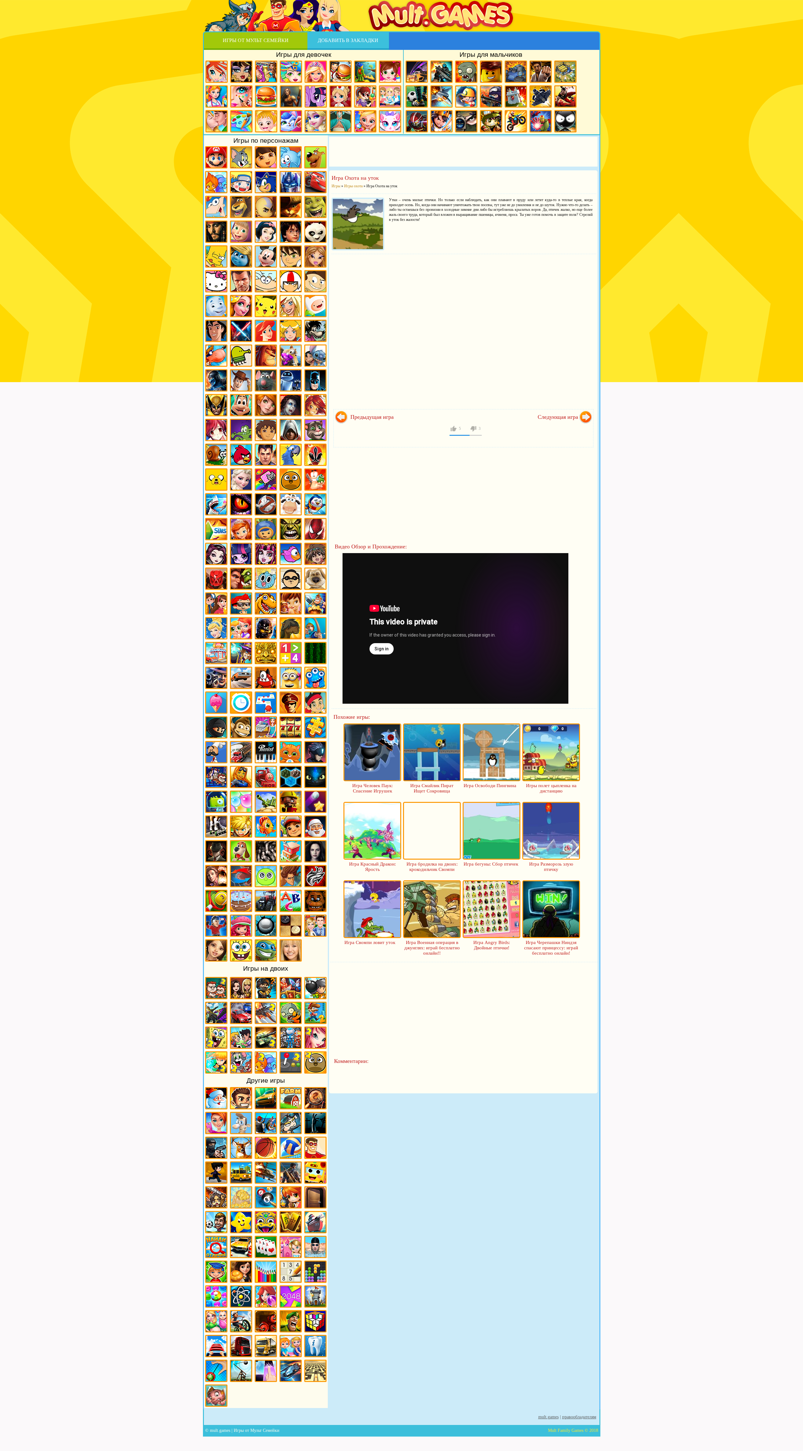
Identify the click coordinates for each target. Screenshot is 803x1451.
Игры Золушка (216, 628)
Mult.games (548, 1417)
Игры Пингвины (315, 504)
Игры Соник (266, 182)
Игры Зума (266, 1222)
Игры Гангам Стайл (290, 578)
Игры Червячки (315, 479)
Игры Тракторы (266, 901)
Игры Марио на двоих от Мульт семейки (315, 1013)
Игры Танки (516, 71)
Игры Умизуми (266, 529)
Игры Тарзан (290, 876)
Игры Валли (290, 380)
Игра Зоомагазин (241, 628)
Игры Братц (315, 256)
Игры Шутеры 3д (290, 1172)
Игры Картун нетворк (315, 306)
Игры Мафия (216, 678)
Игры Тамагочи (266, 876)
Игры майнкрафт (466, 96)
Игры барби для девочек (316, 71)
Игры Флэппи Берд (290, 554)
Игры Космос (290, 1371)
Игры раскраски (241, 121)
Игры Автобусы (315, 1172)
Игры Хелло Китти (216, 281)
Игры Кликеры (266, 1371)
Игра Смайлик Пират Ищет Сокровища (432, 788)
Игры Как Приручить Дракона (315, 777)
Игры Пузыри (241, 802)
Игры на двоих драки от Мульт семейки (216, 1013)
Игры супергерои (315, 1148)
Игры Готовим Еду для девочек (340, 71)
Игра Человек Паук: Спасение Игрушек (372, 788)
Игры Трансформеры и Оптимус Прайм (290, 182)
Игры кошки (390, 121)
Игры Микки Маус (266, 256)
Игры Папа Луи (216, 752)
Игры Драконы (241, 504)
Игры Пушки (266, 802)
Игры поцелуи (216, 121)
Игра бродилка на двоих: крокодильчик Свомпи (432, 867)
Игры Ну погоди (315, 331)
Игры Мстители (540, 121)
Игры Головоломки (315, 1321)
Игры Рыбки (266, 826)
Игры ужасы (315, 1123)
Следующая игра (558, 417)
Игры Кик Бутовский (290, 281)
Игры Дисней (266, 231)
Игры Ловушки (216, 1395)
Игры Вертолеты (266, 1172)
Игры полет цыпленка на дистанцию (551, 788)
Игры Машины (241, 678)
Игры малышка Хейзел (266, 121)
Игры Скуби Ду (315, 157)
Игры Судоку (290, 1272)
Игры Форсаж (266, 1098)
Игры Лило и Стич (315, 355)
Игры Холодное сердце (241, 479)
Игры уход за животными (291, 121)
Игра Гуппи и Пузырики (241, 603)
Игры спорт (216, 1172)
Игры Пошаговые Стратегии (290, 777)
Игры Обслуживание (266, 727)
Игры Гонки (417, 71)
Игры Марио (216, 157)
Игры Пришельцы (216, 802)
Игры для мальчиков (491, 54)
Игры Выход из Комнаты (315, 1197)
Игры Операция (340, 121)
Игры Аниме (216, 430)
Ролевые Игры (241, 826)
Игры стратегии (565, 71)
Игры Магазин (216, 653)
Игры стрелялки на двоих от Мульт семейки (266, 988)
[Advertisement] (463, 151)
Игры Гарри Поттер (290, 231)
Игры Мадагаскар (241, 207)
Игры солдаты (290, 1123)
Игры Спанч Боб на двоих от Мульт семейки (216, 1037)
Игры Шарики (266, 1296)
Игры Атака (216, 1197)
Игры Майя (266, 653)
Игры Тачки (315, 182)
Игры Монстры (315, 678)
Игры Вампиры (290, 405)
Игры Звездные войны (241, 331)
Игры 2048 (290, 1296)
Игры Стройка (290, 851)
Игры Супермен (266, 455)
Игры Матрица (315, 653)
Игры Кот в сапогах (290, 207)
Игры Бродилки (365, 71)
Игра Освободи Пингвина (490, 785)
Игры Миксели (266, 678)
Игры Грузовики (241, 1346)
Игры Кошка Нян (266, 479)
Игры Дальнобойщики (266, 1346)
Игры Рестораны (241, 1272)
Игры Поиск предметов (315, 1098)
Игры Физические (241, 1296)
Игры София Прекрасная (241, 529)
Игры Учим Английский (290, 901)
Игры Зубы (315, 1346)
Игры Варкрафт (241, 578)
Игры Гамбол (266, 578)
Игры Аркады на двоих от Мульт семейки (290, 1062)
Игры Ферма (290, 1098)
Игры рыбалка (266, 1123)
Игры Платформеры (315, 752)
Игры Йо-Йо (216, 1371)
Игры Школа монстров (241, 71)
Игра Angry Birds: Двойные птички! (491, 945)
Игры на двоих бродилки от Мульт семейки (290, 988)
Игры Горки (216, 1346)
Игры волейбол (290, 1148)
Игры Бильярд (266, 1197)
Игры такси (241, 1172)
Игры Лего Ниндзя (266, 628)
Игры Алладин (216, 331)
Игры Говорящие (315, 578)
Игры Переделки (290, 1247)
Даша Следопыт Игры (266, 157)
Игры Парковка (241, 1247)
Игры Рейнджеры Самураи (315, 455)
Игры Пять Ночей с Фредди (315, 901)
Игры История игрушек (241, 380)
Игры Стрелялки (441, 71)
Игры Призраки (266, 504)
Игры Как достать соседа (241, 1123)
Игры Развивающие (216, 1272)
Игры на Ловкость (266, 702)
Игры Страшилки (266, 851)
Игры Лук (315, 628)
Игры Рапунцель (241, 306)
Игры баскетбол (266, 1148)
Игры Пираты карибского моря (216, 231)
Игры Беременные (216, 1321)
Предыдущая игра (371, 417)
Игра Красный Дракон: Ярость (372, 867)
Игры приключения (291, 96)
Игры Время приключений (216, 479)
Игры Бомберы (290, 1197)
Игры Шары (266, 925)
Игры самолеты (441, 96)
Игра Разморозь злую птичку (551, 867)
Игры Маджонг (290, 1222)
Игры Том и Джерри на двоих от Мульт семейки (241, 1062)
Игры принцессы (316, 121)
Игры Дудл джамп (241, 355)
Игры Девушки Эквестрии (241, 554)
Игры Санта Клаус (315, 826)
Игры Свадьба (365, 121)
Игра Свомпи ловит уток (369, 942)
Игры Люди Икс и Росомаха (216, 405)
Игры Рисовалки (266, 1272)
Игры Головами (216, 1222)
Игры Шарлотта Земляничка (241, 925)
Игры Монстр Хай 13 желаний (266, 554)
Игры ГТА (241, 281)
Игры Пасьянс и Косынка (266, 1247)
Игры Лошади (290, 628)
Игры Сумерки (315, 851)
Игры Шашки (290, 925)
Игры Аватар (266, 207)
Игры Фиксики (216, 306)
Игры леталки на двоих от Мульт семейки (266, 1013)
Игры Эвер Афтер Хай (216, 554)
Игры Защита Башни (315, 1296)
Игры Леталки (540, 96)
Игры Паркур (565, 96)
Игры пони (316, 96)
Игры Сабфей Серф (290, 826)
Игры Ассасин (290, 430)
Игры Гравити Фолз (216, 603)
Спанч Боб (241, 950)
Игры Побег (216, 777)
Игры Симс (216, 529)
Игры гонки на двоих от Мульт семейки (241, 1013)
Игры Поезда (266, 777)
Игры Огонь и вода (216, 182)
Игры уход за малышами (390, 71)
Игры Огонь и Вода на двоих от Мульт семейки (266, 1062)
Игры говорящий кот (315, 430)
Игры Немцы (290, 702)
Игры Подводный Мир (241, 777)
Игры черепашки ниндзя (266, 950)
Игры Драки (540, 71)
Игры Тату (315, 876)
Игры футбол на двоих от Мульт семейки (241, 1037)
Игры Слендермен (216, 851)
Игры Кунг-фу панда (315, 231)
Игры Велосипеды (241, 1321)
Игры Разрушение (290, 802)
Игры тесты (390, 96)
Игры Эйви (216, 950)
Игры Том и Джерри (241, 157)
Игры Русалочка (266, 331)
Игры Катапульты (241, 1371)
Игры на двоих (265, 969)
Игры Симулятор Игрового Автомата (290, 727)
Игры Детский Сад (290, 1346)
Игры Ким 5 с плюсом (266, 405)
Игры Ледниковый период (290, 355)
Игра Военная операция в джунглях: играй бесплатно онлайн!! (432, 948)
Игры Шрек (315, 207)
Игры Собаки (241, 851)
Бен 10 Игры (290, 256)
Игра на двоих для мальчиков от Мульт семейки (216, 988)
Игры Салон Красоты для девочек (216, 1123)
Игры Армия (491, 121)
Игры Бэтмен (315, 380)
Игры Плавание (315, 1247)
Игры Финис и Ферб (216, 207)
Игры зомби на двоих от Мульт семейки (290, 1013)
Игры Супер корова (216, 355)
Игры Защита (315, 603)
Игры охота (241, 1148)
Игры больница (340, 96)
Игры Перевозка (241, 752)
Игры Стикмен (565, 121)
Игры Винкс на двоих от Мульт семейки (315, 1037)
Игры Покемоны (266, 306)
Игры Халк (290, 529)
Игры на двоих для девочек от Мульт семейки (241, 988)
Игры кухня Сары (365, 96)
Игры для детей (241, 1222)
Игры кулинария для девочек (266, 96)
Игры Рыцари (441, 121)
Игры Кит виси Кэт (315, 281)
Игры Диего (266, 430)
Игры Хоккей (216, 925)
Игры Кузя (241, 405)
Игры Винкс (216, 71)
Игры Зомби (466, 71)
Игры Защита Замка (516, 96)
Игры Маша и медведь (241, 231)
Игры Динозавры (266, 603)
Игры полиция (216, 1148)
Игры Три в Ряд (216, 1296)
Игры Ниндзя (216, 727)
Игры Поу (290, 479)
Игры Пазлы (315, 727)
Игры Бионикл (216, 578)
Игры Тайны (216, 876)
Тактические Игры (241, 876)
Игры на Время (241, 702)
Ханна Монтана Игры (290, 950)
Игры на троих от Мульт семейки (290, 1037)
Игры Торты (241, 901)
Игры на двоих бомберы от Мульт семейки (315, 988)
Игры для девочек (303, 54)
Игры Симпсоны (216, 256)
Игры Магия (241, 653)
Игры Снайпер (466, 121)
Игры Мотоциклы (516, 121)
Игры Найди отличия (216, 1247)
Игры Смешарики (290, 157)
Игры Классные (241, 1098)
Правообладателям (579, 1417)
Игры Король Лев (266, 355)
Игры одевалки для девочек (266, 71)
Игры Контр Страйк (491, 96)
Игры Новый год (216, 1098)
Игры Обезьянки (241, 727)
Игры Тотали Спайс (290, 331)
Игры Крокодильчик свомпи (241, 430)
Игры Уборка (216, 96)
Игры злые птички (241, 455)
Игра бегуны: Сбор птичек (491, 864)
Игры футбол (417, 96)
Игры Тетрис (315, 1272)
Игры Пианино (266, 752)
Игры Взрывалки (266, 1321)
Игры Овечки (290, 504)
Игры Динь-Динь (290, 603)
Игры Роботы (417, 121)
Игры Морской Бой (315, 1222)
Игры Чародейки (315, 405)
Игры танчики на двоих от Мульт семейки (266, 1037)
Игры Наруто (241, 182)
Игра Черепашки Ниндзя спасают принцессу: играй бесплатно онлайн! (551, 948)
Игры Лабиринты (315, 1371)
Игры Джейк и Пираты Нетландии (315, 702)
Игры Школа (315, 925)
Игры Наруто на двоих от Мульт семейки (216, 1062)
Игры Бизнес (241, 1197)
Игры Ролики (216, 826)
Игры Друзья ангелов (290, 306)
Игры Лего (491, 71)
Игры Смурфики (241, 256)
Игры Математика (290, 653)
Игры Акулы (216, 504)
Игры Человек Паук (315, 529)
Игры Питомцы (290, 752)
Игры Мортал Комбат (216, 380)
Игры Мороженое (216, 702)
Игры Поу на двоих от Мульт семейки (315, 1062)
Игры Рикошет (315, 802)
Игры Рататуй (266, 380)
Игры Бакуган (315, 554)
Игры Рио (290, 455)
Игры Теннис (216, 901)
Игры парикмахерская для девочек (291, 71)
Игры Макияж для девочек (241, 96)
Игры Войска (290, 1321)
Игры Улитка (216, 455)
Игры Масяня (266, 281)
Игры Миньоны (290, 678)
